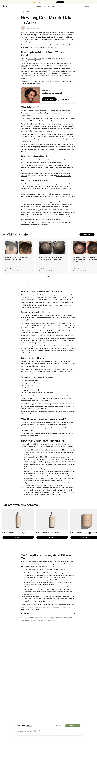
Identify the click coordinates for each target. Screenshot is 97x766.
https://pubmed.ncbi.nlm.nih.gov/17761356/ (43, 655)
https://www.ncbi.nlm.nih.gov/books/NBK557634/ (37, 644)
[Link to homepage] (18, 6)
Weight (39, 6)
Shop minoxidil (49, 99)
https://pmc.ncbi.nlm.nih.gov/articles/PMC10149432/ (37, 676)
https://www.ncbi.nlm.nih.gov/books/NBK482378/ (53, 623)
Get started (60, 2)
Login (87, 6)
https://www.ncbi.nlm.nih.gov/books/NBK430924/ (60, 634)
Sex (48, 6)
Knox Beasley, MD (35, 26)
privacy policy (33, 731)
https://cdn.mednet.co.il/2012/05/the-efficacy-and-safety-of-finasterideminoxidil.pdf (46, 630)
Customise (58, 725)
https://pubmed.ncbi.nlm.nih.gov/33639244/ (35, 695)
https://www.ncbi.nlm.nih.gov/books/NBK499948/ (58, 638)
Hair (44, 6)
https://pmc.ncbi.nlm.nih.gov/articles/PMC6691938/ (37, 688)
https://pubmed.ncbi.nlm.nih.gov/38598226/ (35, 662)
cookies (29, 725)
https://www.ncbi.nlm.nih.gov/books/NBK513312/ (58, 648)
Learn (53, 6)
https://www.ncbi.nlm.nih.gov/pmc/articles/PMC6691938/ (39, 681)
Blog (22, 12)
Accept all (72, 725)
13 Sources (25, 614)
